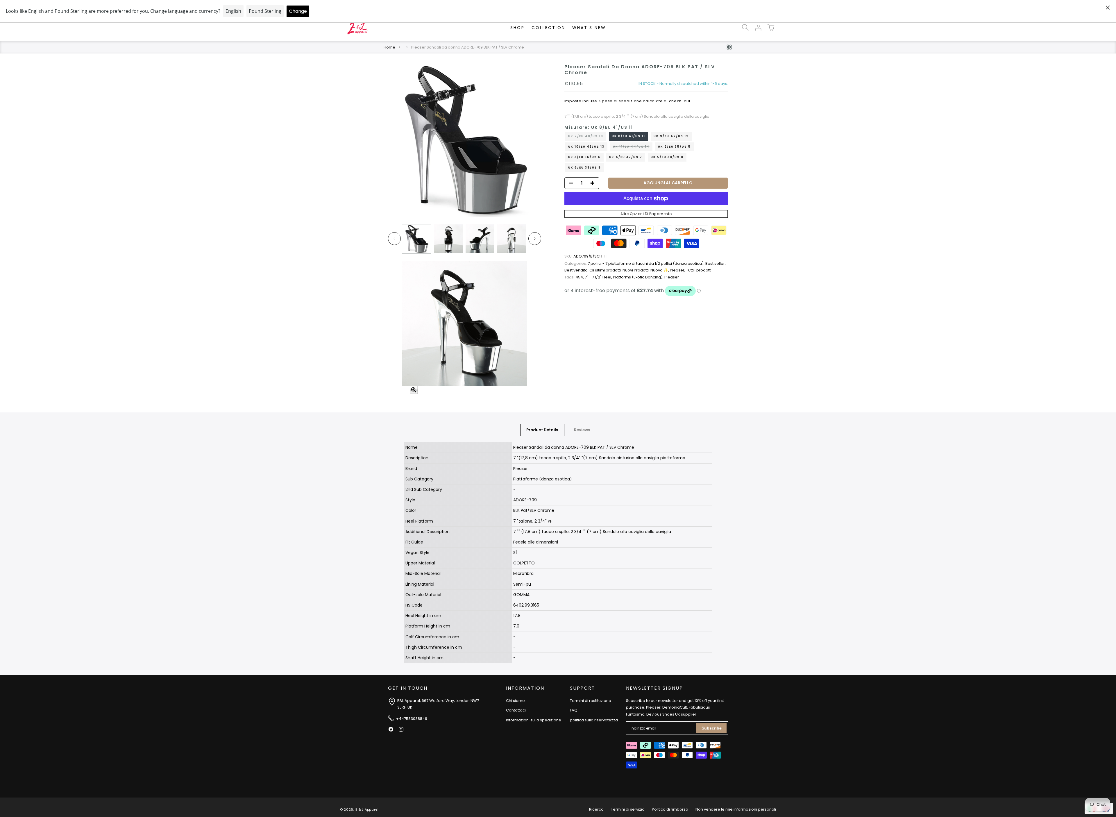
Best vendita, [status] (576, 270)
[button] (745, 27)
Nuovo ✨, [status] (660, 270)
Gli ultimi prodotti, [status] (606, 270)
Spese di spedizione (620, 101)
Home (389, 47)
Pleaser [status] (671, 277)
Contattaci (516, 710)
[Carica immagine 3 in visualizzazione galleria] (480, 238)
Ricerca (596, 809)
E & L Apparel (367, 809)
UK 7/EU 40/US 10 (587, 137)
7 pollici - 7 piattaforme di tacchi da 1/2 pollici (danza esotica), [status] (634, 264)
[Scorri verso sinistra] (394, 238)
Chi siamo (515, 700)
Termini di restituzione (590, 700)
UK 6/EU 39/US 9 (584, 167)
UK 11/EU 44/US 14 (632, 147)
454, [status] (574, 277)
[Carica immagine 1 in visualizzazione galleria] (416, 238)
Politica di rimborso (670, 809)
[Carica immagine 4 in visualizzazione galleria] (511, 238)
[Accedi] (758, 27)
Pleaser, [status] (678, 270)
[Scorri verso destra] (534, 238)
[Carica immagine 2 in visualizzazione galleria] (448, 238)
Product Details (542, 430)
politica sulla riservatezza (594, 720)
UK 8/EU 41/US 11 (628, 136)
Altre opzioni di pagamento (646, 213)
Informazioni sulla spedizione (533, 720)
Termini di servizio (628, 809)
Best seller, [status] (715, 264)
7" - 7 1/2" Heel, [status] (599, 277)
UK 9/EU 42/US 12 (671, 136)
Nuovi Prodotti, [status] (636, 270)
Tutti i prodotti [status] (698, 270)
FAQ (573, 710)
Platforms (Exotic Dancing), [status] (638, 277)
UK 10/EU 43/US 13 (586, 146)
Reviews (582, 430)
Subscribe (712, 728)
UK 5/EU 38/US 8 (667, 157)
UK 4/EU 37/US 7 (625, 157)
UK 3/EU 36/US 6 (584, 157)
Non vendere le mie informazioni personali (735, 809)
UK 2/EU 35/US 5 (674, 146)
